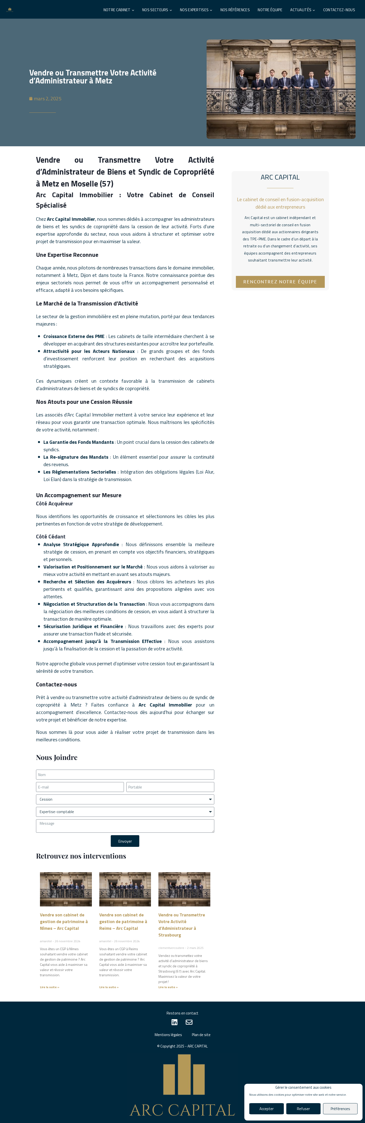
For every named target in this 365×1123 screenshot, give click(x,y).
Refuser (303, 1109)
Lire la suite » (49, 987)
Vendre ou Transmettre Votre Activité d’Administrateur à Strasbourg (181, 924)
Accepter (266, 1109)
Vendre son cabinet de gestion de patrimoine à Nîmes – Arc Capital (64, 921)
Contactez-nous (339, 10)
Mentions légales (168, 1035)
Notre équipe (270, 10)
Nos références (235, 10)
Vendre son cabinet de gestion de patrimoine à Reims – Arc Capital (123, 921)
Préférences (340, 1109)
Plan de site (201, 1035)
